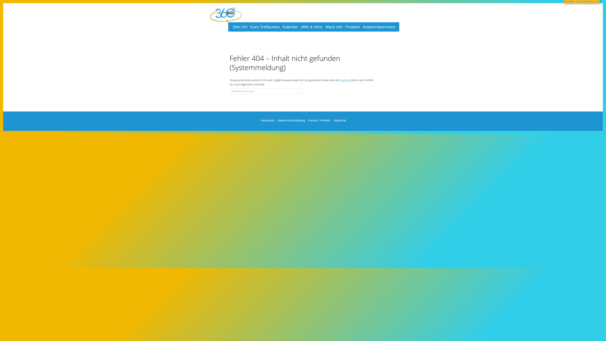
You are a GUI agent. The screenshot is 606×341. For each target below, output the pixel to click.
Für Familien (569, 1)
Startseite (345, 80)
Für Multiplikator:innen (588, 1)
